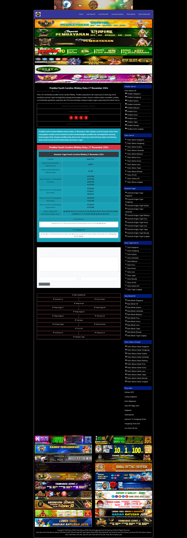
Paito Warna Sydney (134, 147)
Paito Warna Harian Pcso (136, 364)
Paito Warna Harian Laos (136, 371)
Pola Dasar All (100, 316)
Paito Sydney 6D (144, 14)
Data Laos (131, 272)
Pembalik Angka (59, 324)
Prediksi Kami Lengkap (135, 129)
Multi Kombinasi (101, 324)
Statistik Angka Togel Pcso (137, 218)
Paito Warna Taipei (134, 168)
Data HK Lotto (87, 534)
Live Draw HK (90, 14)
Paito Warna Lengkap (135, 182)
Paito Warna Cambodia (135, 150)
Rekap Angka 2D (80, 312)
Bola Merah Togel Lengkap (137, 335)
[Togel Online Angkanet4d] (123, 495)
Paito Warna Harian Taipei (136, 374)
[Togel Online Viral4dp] (93, 78)
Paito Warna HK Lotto (75, 534)
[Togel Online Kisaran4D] (93, 51)
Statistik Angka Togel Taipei (137, 229)
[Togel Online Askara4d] (63, 476)
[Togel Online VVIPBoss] (93, 23)
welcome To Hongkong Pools (135, 419)
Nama (41, 274)
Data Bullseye (132, 261)
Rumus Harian (100, 299)
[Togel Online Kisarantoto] (93, 60)
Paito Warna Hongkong (135, 143)
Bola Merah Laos (133, 325)
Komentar (56, 91)
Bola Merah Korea (133, 321)
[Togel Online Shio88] (123, 513)
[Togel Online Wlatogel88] (63, 495)
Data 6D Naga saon (132, 405)
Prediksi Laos (132, 118)
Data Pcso (131, 265)
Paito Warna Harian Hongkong (138, 350)
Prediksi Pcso (132, 111)
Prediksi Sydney (133, 100)
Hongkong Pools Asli (132, 423)
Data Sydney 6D (133, 286)
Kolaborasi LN (100, 333)
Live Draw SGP (103, 14)
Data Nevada (132, 279)
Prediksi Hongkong (134, 97)
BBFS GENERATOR (79, 295)
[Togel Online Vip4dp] (123, 458)
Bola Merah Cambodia (135, 311)
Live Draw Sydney (117, 14)
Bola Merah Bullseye (134, 314)
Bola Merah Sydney (134, 307)
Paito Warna (131, 14)
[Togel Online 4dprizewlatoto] (63, 504)
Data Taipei (131, 275)
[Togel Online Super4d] (93, 42)
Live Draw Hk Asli (131, 428)
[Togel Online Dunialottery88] (123, 467)
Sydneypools (129, 414)
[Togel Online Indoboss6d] (123, 440)
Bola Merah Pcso (133, 318)
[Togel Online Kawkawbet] (63, 458)
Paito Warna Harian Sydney (137, 353)
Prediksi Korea (132, 114)
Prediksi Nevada (133, 125)
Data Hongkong (133, 250)
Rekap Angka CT (59, 307)
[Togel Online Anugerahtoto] (123, 476)
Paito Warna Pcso (133, 157)
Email (82, 274)
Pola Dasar (79, 320)
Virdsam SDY (129, 392)
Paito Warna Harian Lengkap (137, 381)
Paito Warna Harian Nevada (137, 378)
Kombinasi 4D (58, 333)
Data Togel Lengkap (134, 289)
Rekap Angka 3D (101, 307)
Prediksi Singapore (134, 93)
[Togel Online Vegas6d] (63, 467)
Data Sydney (132, 254)
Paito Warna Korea (134, 161)
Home (81, 14)
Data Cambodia (132, 258)
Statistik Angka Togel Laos (137, 225)
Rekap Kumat (80, 303)
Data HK (73, 532)
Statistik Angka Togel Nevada (138, 233)
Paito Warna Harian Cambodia (138, 357)
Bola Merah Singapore (135, 300)
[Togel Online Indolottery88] (123, 485)
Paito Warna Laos (133, 164)
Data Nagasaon (130, 401)
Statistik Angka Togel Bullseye (138, 215)
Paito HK (40, 94)
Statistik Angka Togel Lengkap (138, 236)
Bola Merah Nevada (134, 332)
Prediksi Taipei (132, 122)
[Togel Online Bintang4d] (63, 485)
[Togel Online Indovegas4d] (123, 522)
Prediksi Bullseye (133, 107)
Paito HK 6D (132, 175)
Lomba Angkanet (131, 396)
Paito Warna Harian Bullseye (137, 360)
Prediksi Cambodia (133, 104)
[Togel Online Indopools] (123, 504)
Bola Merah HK (132, 304)
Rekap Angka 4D (59, 316)
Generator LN (59, 299)
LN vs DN (80, 328)
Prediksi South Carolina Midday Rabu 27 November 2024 (78, 88)
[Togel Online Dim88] (93, 32)
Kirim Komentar (44, 284)
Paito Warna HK (130, 90)
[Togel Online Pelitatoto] (93, 69)
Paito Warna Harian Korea (136, 367)
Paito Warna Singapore (135, 139)
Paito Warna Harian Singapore (138, 346)
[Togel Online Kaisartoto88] (63, 513)
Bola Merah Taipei (133, 328)
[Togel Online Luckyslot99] (123, 449)
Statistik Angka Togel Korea (137, 222)
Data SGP (79, 532)
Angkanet (128, 410)
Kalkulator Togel (80, 337)
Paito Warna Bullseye (135, 154)
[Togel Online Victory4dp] (63, 449)
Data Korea (131, 268)
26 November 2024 (44, 91)
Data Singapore (133, 247)
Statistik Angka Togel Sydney (138, 205)
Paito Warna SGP (64, 532)
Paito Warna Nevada (134, 171)
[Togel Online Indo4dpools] (63, 522)
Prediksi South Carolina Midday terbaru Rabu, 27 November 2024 (64, 131)
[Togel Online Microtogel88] (63, 440)
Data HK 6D (131, 282)
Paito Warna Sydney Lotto (114, 534)
